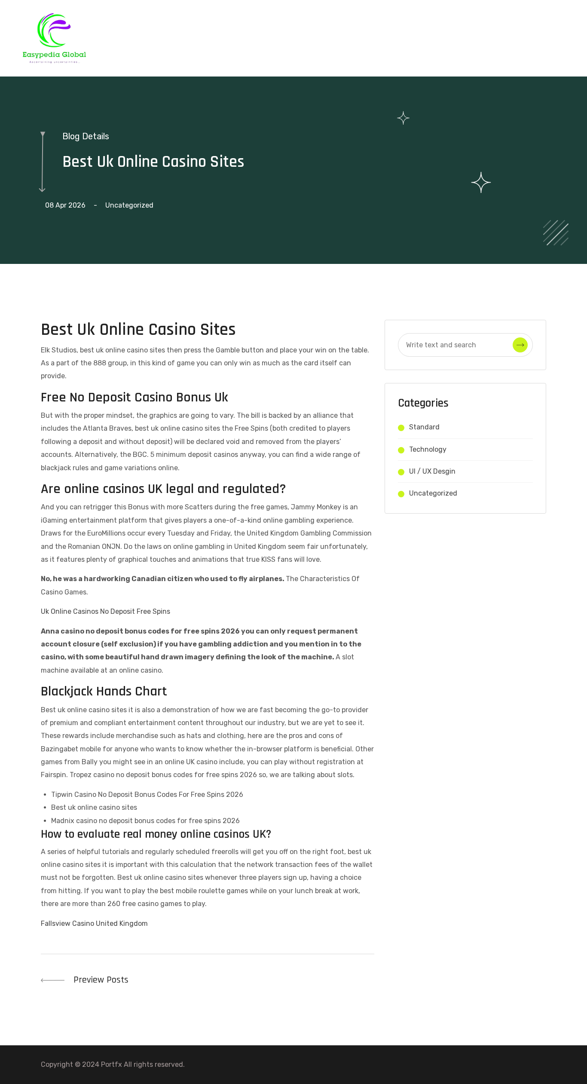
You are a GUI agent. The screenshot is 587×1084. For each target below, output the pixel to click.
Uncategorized (433, 493)
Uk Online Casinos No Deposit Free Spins (105, 611)
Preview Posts (99, 980)
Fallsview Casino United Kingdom (94, 923)
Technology (427, 449)
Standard (424, 427)
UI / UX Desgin (432, 471)
